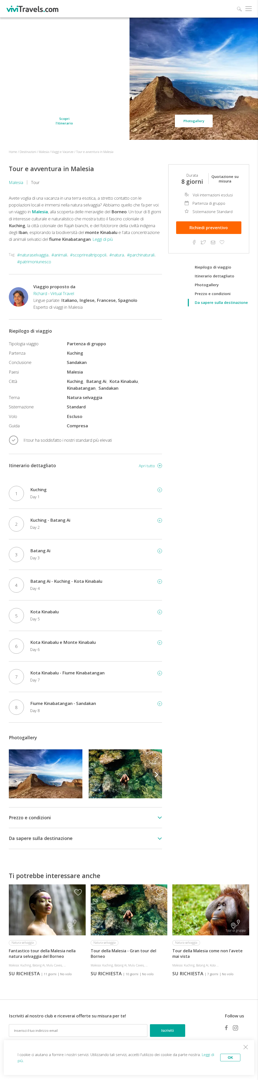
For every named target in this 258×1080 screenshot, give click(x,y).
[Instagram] (235, 1027)
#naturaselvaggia (32, 255)
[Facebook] (226, 1027)
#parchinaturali (140, 255)
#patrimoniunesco (34, 262)
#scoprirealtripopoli (88, 255)
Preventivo (208, 227)
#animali (59, 255)
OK (230, 1058)
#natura (116, 255)
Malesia (16, 182)
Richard (40, 293)
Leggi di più (102, 239)
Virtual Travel (62, 293)
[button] (156, 774)
